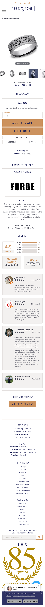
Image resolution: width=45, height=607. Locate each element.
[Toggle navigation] (4, 10)
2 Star (19, 250)
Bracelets (22, 472)
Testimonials (22, 518)
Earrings (23, 466)
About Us (22, 503)
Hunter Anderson (22, 376)
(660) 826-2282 (22, 85)
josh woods (20, 277)
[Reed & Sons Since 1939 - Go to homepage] (23, 7)
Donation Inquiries (22, 524)
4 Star (19, 245)
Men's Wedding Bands (11, 18)
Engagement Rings (22, 481)
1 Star (19, 252)
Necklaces (22, 469)
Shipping (12, 142)
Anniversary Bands (22, 484)
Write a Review (22, 404)
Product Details (22, 165)
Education (22, 512)
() (39, 242)
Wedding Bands (30, 228)
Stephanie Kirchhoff (24, 330)
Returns (33, 142)
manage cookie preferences (24, 596)
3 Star (19, 247)
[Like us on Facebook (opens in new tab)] (19, 544)
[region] (22, 46)
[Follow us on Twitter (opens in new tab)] (25, 544)
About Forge (22, 171)
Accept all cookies (31, 601)
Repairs (22, 509)
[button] (16, 3)
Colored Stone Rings (22, 490)
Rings (22, 475)
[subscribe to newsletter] (39, 537)
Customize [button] (22, 131)
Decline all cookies (14, 601)
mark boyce (20, 301)
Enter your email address (22, 533)
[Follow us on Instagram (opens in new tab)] (22, 544)
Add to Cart (22, 123)
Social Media (22, 521)
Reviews (22, 236)
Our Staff (22, 515)
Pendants (22, 478)
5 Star (19, 242)
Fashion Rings (14, 228)
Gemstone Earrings (23, 493)
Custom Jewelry (22, 506)
